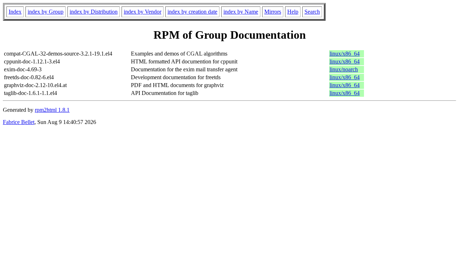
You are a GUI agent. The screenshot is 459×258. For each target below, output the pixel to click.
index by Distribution (94, 12)
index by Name (240, 12)
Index (15, 12)
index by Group (45, 12)
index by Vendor (142, 12)
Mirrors (272, 12)
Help (292, 12)
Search (312, 12)
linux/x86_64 (345, 54)
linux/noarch (344, 69)
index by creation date (192, 12)
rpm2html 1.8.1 (52, 110)
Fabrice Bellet (18, 122)
